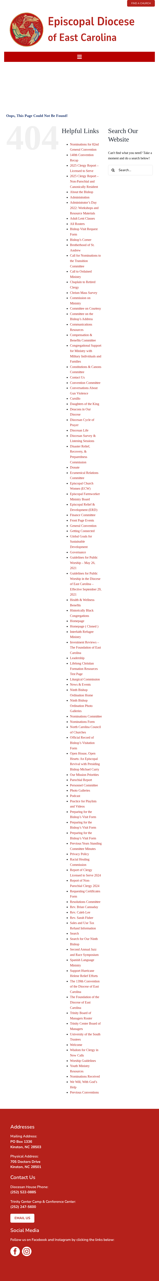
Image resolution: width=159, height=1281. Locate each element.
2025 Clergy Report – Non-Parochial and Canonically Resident (84, 181)
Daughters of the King (84, 404)
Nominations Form (82, 721)
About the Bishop (81, 192)
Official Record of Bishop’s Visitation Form (82, 743)
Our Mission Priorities (84, 774)
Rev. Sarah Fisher (81, 917)
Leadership (77, 658)
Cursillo (75, 398)
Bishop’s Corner (80, 240)
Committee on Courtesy (85, 308)
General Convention (83, 526)
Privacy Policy (79, 854)
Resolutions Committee (85, 902)
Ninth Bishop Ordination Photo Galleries (81, 706)
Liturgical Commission (85, 679)
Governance (78, 552)
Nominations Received (85, 1076)
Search (74, 933)
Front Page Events (82, 520)
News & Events (80, 684)
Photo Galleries (80, 790)
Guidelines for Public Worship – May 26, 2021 (84, 563)
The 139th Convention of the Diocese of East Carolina (85, 986)
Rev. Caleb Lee (80, 912)
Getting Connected (82, 531)
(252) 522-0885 (23, 1192)
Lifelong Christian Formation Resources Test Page (84, 669)
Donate (75, 467)
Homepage (77, 621)
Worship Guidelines (83, 1060)
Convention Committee (85, 383)
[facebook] (15, 1251)
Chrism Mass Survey (83, 292)
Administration (79, 197)
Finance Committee (82, 515)
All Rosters (77, 224)
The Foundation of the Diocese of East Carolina (84, 1002)
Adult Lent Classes (82, 218)
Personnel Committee (84, 785)
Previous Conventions (84, 1092)
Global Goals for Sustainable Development (81, 542)
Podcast (75, 796)
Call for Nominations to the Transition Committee (85, 261)
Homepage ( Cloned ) (84, 626)
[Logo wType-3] (79, 8)
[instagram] (26, 1251)
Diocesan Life (79, 430)
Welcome (76, 1045)
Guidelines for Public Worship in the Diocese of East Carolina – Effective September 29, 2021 (85, 584)
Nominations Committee (86, 716)
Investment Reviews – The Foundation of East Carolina (85, 647)
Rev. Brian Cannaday (84, 907)
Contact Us (77, 377)
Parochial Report (81, 780)
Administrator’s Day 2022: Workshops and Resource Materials (84, 208)
